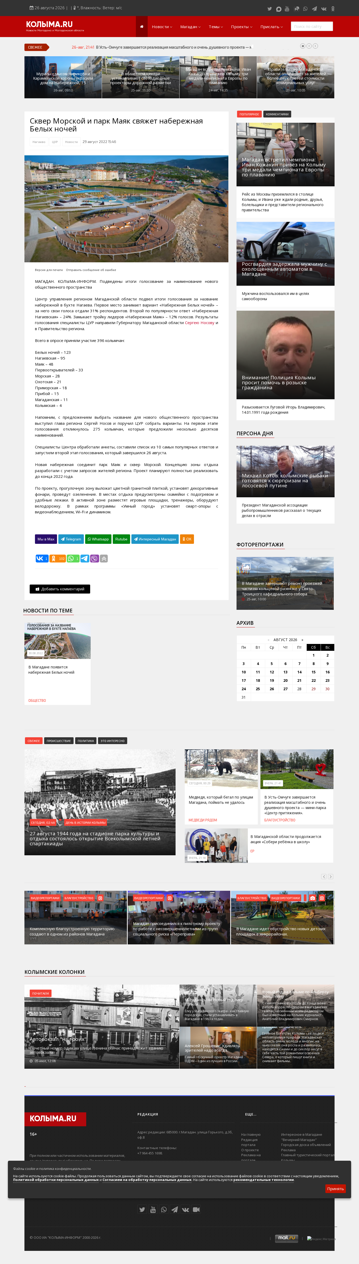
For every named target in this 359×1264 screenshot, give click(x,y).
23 (327, 680)
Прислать (269, 26)
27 (285, 688)
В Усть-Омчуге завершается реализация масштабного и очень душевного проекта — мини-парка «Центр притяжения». (203, 47)
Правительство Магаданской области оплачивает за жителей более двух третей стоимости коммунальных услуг (295, 76)
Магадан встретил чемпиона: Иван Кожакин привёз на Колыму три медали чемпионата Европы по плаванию (218, 76)
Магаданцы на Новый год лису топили (214, 1001)
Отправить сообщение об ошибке (91, 270)
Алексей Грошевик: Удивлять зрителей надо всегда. (212, 1047)
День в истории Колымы (85, 822)
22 (313, 680)
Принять (335, 1188)
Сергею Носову (199, 322)
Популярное (249, 114)
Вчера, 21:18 (197, 858)
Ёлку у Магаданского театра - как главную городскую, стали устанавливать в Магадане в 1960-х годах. (217, 1015)
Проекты (240, 26)
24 (244, 688)
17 (244, 680)
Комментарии (277, 114)
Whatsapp (100, 539)
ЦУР (55, 142)
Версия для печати (49, 270)
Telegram (73, 539)
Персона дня (255, 433)
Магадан (188, 26)
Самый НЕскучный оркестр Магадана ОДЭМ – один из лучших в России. (214, 1059)
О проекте (250, 1150)
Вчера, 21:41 (273, 783)
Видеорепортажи (46, 898)
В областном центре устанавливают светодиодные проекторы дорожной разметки (140, 78)
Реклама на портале (251, 1158)
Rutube (121, 539)
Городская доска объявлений (306, 1144)
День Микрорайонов (288, 898)
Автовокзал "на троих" (58, 1039)
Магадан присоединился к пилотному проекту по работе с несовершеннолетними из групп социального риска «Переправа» (74, 929)
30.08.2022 (36, 653)
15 (313, 671)
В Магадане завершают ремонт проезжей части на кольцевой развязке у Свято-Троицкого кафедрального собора (282, 588)
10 (244, 671)
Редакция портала (249, 1142)
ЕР (252, 851)
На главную (251, 1134)
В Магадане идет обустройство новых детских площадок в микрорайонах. (178, 931)
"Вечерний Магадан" (299, 1139)
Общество (37, 700)
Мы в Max (46, 539)
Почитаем (40, 993)
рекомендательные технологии (263, 1179)
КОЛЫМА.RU (49, 25)
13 (285, 671)
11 (258, 671)
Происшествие (59, 741)
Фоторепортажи (260, 544)
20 (285, 680)
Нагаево (39, 142)
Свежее (34, 741)
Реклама (288, 1150)
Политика (86, 741)
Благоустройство (279, 820)
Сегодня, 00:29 (200, 783)
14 (299, 671)
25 (258, 688)
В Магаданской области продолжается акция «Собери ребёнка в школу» (285, 839)
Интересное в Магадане (301, 1134)
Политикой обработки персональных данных (56, 1179)
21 (299, 680)
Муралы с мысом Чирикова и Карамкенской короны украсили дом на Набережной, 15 (63, 78)
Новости (160, 26)
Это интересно (113, 741)
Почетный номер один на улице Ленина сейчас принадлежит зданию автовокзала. (96, 1050)
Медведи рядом (203, 820)
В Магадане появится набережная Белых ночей (51, 669)
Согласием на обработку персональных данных (147, 1179)
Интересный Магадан (157, 539)
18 (258, 680)
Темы (214, 26)
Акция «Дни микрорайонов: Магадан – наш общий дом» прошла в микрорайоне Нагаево (280, 931)
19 (272, 680)
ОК (188, 539)
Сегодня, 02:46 (43, 822)
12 (272, 671)
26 (272, 688)
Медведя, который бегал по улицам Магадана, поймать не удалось (221, 800)
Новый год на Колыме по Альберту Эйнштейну (295, 994)
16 (327, 671)
